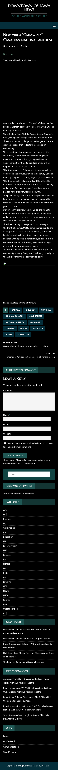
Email (5, 425)
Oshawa (10, 328)
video (9, 334)
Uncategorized (10, 609)
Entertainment (10, 546)
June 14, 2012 (12, 46)
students (38, 328)
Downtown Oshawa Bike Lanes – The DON (23, 697)
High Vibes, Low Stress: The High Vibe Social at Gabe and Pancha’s (28, 655)
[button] (53, 25)
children (30, 310)
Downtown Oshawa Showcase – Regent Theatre (26, 639)
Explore (7, 555)
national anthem (15, 322)
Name (6, 415)
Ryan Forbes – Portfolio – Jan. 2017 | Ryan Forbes (26, 706)
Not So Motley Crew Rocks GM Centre (22, 710)
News (6, 591)
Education (8, 537)
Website (7, 434)
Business (7, 519)
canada (16, 310)
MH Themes (46, 766)
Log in (6, 736)
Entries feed (9, 741)
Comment (8, 390)
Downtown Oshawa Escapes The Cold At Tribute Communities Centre (26, 631)
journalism (35, 316)
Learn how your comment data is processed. (26, 462)
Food (6, 573)
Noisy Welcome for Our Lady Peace (28, 699)
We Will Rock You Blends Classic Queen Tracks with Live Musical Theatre (26, 681)
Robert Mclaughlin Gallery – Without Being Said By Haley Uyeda (27, 646)
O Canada (35, 322)
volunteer (23, 334)
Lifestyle (7, 582)
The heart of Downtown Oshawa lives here (23, 662)
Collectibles (9, 528)
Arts (5, 510)
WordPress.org (10, 752)
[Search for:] (29, 474)
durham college (15, 316)
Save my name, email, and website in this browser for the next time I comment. (28, 445)
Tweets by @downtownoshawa (18, 494)
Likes (9, 54)
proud (23, 328)
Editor (25, 46)
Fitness (6, 564)
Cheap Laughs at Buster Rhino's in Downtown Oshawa (26, 717)
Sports (6, 600)
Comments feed (11, 747)
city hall (46, 310)
